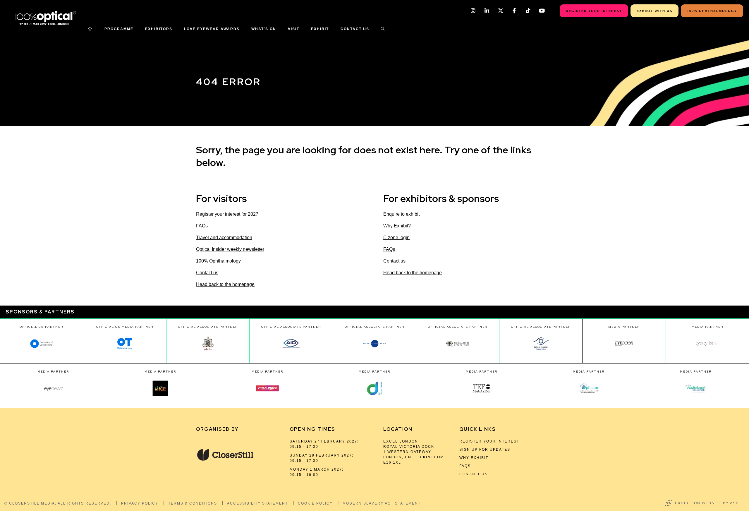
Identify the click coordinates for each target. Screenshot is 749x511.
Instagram (473, 10)
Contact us (207, 272)
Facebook (514, 10)
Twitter (500, 10)
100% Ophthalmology (219, 260)
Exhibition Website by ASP (707, 503)
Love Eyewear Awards (212, 29)
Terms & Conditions (192, 503)
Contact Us (355, 29)
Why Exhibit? (397, 225)
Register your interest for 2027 (227, 214)
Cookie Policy (315, 503)
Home (90, 29)
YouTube (541, 10)
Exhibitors (158, 29)
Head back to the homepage (225, 284)
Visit (293, 29)
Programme (118, 29)
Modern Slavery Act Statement (382, 503)
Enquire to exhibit (401, 214)
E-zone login (396, 237)
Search (383, 29)
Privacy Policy (139, 503)
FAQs (202, 225)
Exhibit (320, 29)
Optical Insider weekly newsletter (230, 249)
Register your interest (489, 441)
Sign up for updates (484, 449)
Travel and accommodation (224, 237)
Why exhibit (473, 458)
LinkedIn (486, 10)
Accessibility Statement (257, 503)
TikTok (528, 10)
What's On (263, 29)
